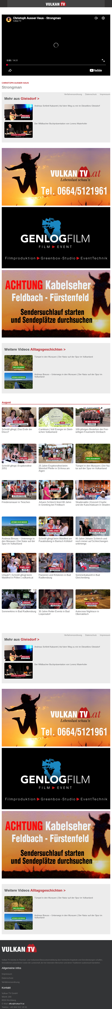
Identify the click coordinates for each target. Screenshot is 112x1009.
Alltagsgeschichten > (47, 349)
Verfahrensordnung (73, 94)
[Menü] (3, 3)
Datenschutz (91, 94)
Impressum (105, 94)
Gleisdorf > (30, 99)
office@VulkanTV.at (16, 1004)
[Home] (56, 4)
